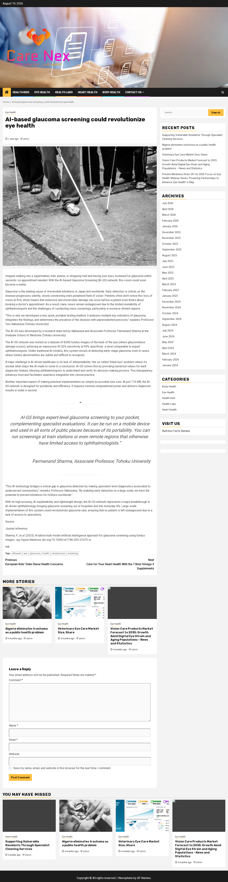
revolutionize (58, 553)
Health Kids (21, 92)
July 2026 (167, 203)
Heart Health (87, 92)
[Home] (7, 92)
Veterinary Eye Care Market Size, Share (185, 154)
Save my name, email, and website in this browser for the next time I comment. (62, 768)
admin (26, 139)
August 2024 (169, 324)
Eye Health (42, 92)
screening (73, 553)
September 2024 (171, 319)
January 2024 (170, 365)
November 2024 (171, 307)
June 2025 (168, 267)
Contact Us (133, 92)
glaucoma (35, 553)
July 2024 (167, 330)
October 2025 (170, 243)
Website (14, 754)
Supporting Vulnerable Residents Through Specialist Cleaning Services (27, 845)
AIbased (16, 553)
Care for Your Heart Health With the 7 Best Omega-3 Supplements (120, 564)
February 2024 (170, 359)
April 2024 (168, 348)
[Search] (223, 92)
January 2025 (170, 296)
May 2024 (167, 342)
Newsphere (125, 878)
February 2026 (170, 220)
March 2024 (169, 354)
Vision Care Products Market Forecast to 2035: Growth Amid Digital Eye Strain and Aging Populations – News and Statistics (131, 636)
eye (25, 553)
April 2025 (168, 278)
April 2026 (168, 209)
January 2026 (170, 226)
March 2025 (169, 284)
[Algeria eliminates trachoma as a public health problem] (27, 603)
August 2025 (169, 255)
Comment (16, 680)
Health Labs (64, 92)
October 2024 (170, 313)
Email (13, 739)
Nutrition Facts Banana (176, 431)
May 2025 (167, 272)
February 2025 (170, 290)
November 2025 (171, 238)
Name (13, 725)
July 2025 (167, 261)
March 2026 (169, 215)
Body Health (111, 92)
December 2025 (171, 232)
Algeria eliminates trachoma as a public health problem (26, 630)
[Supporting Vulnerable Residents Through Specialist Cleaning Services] (29, 816)
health (46, 553)
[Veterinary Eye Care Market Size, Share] (79, 603)
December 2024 (171, 301)
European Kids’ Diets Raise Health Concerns (34, 562)
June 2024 (168, 336)
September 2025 (171, 249)
